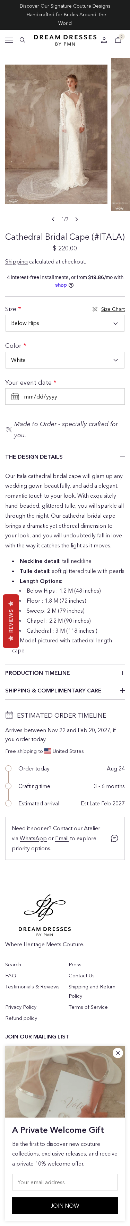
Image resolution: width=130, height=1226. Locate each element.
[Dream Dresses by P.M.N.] (65, 40)
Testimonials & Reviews (32, 986)
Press (75, 964)
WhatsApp (33, 838)
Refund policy (21, 1018)
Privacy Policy (20, 1007)
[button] (9, 40)
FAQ (10, 975)
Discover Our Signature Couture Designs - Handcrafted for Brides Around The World (65, 14)
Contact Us (82, 975)
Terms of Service (88, 1007)
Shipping (16, 261)
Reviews (11, 621)
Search (13, 964)
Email (62, 838)
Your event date (29, 382)
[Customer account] (104, 40)
